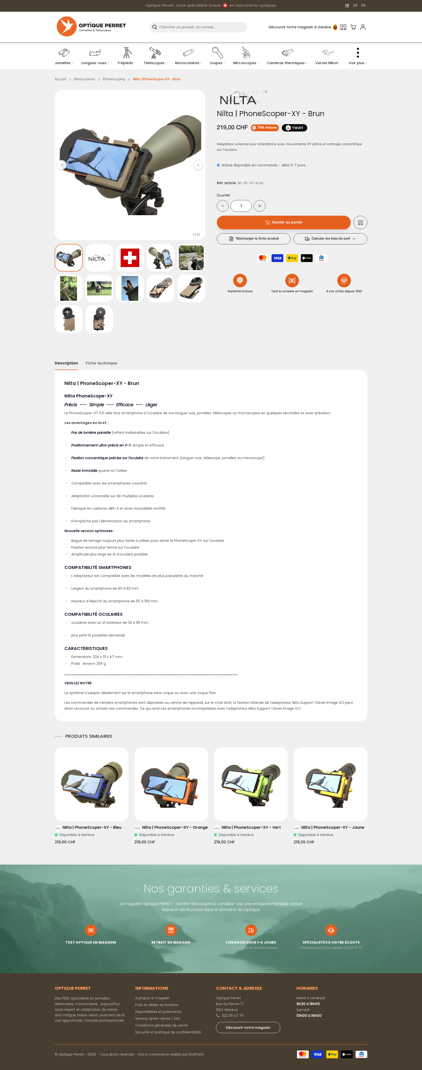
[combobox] (198, 27)
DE (355, 5)
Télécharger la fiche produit (257, 238)
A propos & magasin (152, 998)
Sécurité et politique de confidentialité (168, 1032)
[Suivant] (198, 165)
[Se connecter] (363, 27)
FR (347, 5)
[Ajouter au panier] (98, 811)
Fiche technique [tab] (101, 363)
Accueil (60, 79)
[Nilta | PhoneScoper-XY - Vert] (251, 784)
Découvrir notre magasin (248, 1027)
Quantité (223, 195)
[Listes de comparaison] (343, 27)
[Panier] (353, 27)
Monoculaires (84, 79)
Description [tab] (66, 363)
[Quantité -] (223, 206)
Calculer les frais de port (331, 238)
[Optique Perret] (91, 27)
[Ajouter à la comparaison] (360, 222)
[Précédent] (61, 165)
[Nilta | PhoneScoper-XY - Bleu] (91, 784)
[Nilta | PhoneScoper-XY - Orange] (171, 784)
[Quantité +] (259, 206)
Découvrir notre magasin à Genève (300, 27)
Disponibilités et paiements (158, 1011)
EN (363, 5)
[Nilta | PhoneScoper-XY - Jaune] (330, 784)
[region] (130, 165)
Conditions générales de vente (161, 1025)
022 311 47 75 (232, 1015)
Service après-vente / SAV (157, 1018)
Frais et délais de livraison (156, 1004)
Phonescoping (114, 79)
